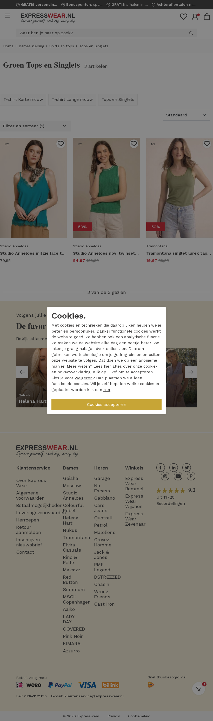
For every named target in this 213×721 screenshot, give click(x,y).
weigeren (83, 378)
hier (107, 366)
